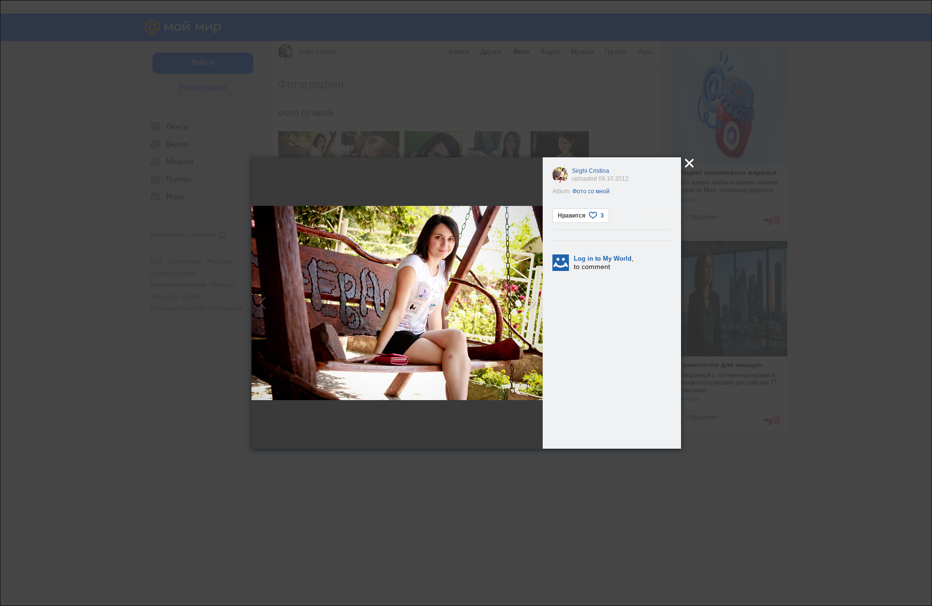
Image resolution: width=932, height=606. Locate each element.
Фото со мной (591, 191)
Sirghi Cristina (590, 171)
